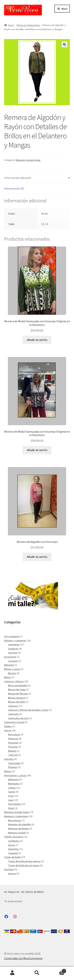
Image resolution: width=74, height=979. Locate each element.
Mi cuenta (12, 973)
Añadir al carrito (37, 340)
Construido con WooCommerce (23, 958)
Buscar (37, 973)
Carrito (57, 969)
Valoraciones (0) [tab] (14, 188)
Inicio (11, 25)
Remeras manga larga (28, 25)
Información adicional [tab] (17, 178)
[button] (64, 44)
